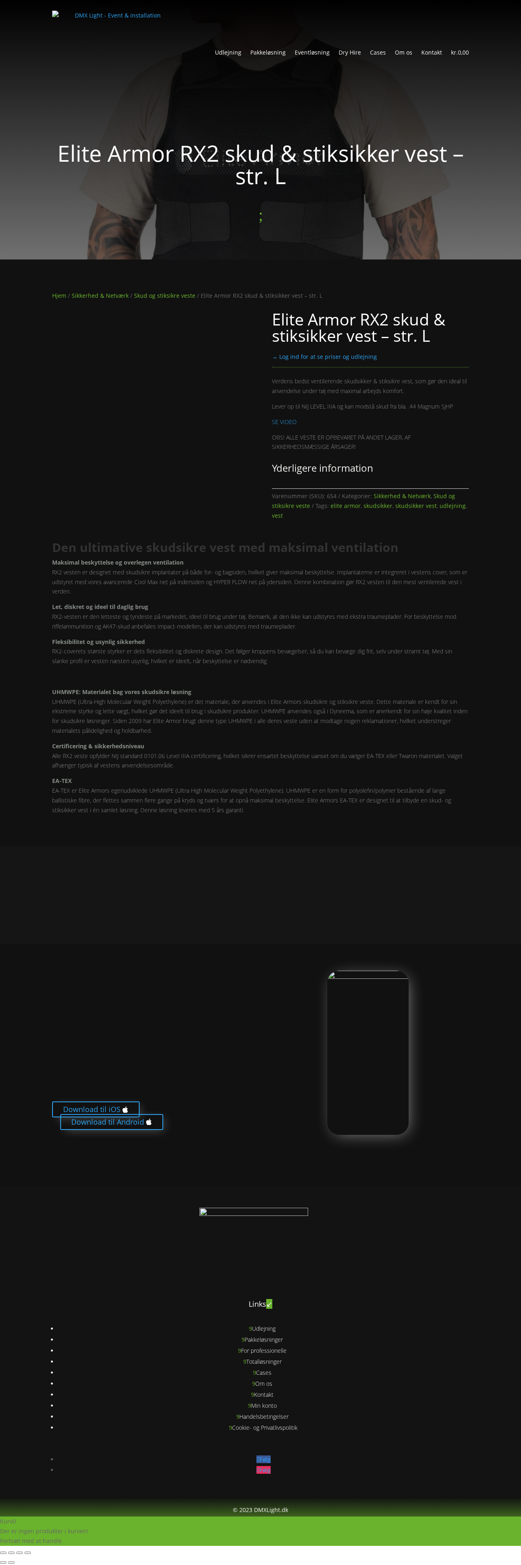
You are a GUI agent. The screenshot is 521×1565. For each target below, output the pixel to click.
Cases (378, 52)
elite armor (346, 506)
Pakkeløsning (268, 52)
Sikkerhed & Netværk (100, 295)
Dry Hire (350, 52)
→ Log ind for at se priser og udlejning (324, 356)
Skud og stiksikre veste (164, 295)
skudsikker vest (416, 506)
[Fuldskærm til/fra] (11, 1553)
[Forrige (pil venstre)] (3, 1562)
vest (277, 515)
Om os (403, 52)
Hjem (59, 295)
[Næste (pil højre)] (11, 1562)
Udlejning (228, 52)
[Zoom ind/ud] (3, 1553)
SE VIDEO (284, 422)
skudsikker (377, 506)
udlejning (453, 506)
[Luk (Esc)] (27, 1553)
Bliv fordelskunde (84, 1148)
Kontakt (431, 52)
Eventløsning (312, 52)
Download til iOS (91, 1109)
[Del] (19, 1553)
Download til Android (107, 1122)
